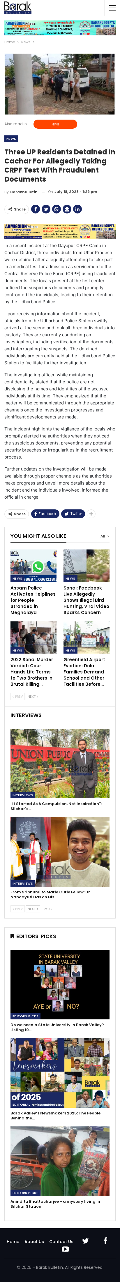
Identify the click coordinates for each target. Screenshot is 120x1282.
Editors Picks (25, 1016)
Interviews (23, 795)
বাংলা (55, 124)
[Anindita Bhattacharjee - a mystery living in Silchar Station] (60, 1161)
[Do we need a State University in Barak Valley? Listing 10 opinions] (60, 984)
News (11, 138)
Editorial (21, 1104)
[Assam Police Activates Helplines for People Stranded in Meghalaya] (33, 565)
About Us (34, 1242)
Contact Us (61, 1242)
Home (13, 1242)
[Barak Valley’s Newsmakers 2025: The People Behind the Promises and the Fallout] (60, 1073)
